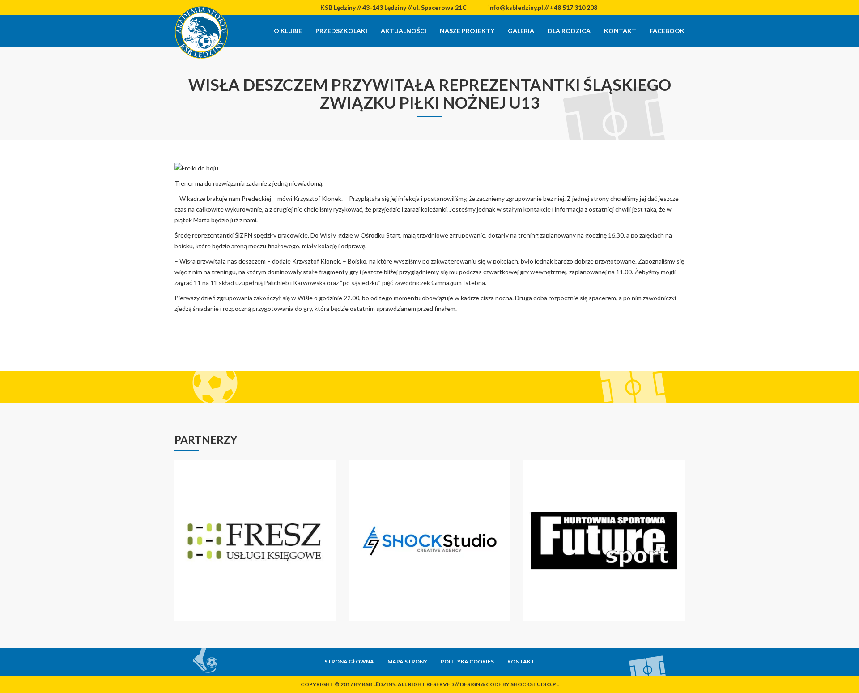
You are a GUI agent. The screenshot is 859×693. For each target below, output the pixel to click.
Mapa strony (407, 661)
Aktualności (403, 30)
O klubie (288, 30)
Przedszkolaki (341, 30)
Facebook (667, 30)
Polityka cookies (467, 661)
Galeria (521, 30)
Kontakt (620, 30)
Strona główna (349, 661)
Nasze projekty (467, 30)
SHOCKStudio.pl (534, 684)
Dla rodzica (569, 30)
